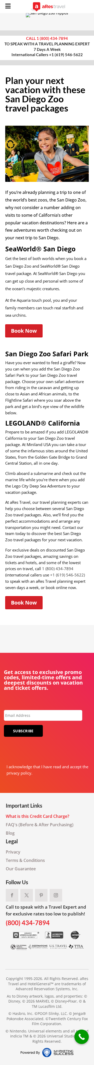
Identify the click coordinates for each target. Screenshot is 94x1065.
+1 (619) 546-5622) (67, 574)
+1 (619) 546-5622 (66, 54)
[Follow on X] (26, 895)
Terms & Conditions (25, 860)
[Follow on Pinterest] (41, 895)
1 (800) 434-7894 (52, 38)
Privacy (13, 852)
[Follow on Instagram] (56, 895)
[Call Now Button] (81, 1037)
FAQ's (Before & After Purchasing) (39, 825)
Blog (10, 833)
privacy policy (19, 773)
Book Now (24, 330)
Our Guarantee (21, 869)
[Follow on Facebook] (12, 895)
